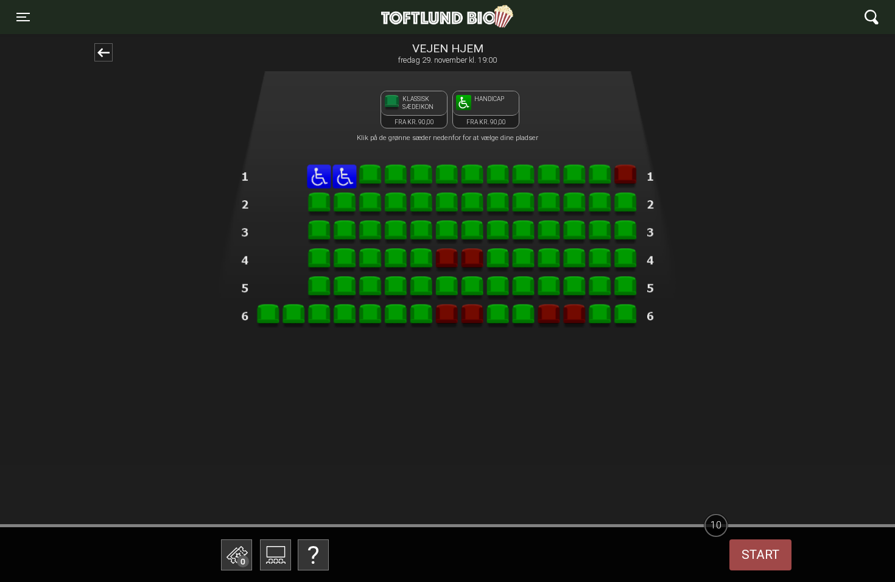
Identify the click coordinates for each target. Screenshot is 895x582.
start (760, 554)
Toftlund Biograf (405, 17)
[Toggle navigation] (871, 17)
